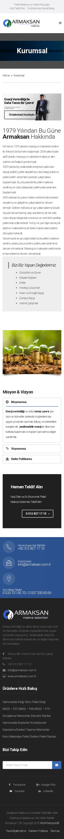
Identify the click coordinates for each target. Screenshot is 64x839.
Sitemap (55, 831)
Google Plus (48, 784)
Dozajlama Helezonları (16, 715)
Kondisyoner (39, 722)
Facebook (19, 784)
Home (6, 75)
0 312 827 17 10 (36, 513)
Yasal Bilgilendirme (16, 831)
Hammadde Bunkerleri (16, 722)
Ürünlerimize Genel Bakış (41, 8)
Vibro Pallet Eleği (35, 702)
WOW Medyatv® (49, 823)
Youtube (19, 791)
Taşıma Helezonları (38, 729)
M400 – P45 (26, 709)
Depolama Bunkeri (14, 729)
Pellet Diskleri (30, 736)
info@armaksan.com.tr (22, 670)
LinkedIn (48, 791)
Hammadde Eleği (13, 702)
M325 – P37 (10, 709)
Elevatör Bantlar (41, 715)
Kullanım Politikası (38, 831)
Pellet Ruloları (47, 736)
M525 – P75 (42, 709)
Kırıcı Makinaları (12, 736)
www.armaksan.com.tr (22, 676)
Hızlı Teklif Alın (17, 8)
